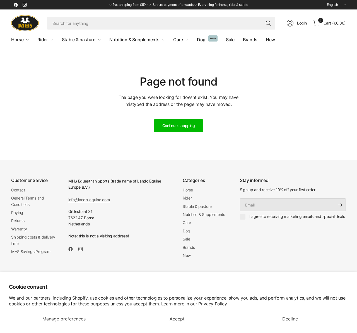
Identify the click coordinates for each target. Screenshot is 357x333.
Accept (177, 319)
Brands (189, 247)
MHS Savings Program (30, 251)
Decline (290, 319)
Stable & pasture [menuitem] (78, 39)
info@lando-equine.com (89, 199)
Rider (187, 198)
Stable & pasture (197, 206)
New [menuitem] (270, 39)
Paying (17, 212)
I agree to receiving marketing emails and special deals (297, 216)
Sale (186, 239)
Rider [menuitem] (42, 39)
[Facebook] (15, 4)
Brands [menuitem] (250, 39)
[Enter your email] (340, 204)
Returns (18, 220)
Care (187, 222)
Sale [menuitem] (230, 39)
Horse (188, 190)
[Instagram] (24, 4)
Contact (18, 190)
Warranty (19, 229)
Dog (186, 231)
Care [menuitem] (178, 39)
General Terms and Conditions (27, 201)
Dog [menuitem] (201, 39)
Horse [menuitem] (17, 39)
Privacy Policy (212, 304)
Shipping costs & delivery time (33, 240)
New (187, 255)
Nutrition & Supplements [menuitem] (134, 39)
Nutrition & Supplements (204, 214)
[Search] (268, 23)
